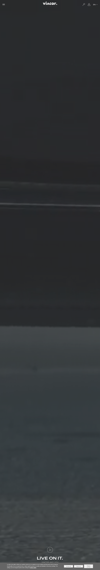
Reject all (78, 566)
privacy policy (33, 567)
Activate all (68, 566)
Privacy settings (88, 566)
